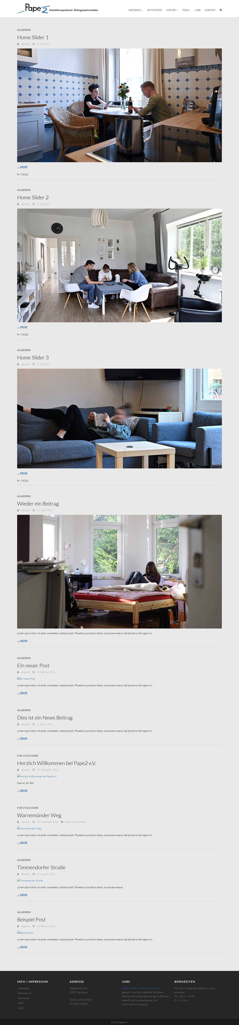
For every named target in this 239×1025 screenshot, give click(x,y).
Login (21, 1007)
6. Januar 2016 (44, 724)
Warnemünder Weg (39, 815)
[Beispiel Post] (119, 933)
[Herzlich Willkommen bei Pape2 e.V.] (119, 776)
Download (23, 997)
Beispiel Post (31, 919)
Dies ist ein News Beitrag (45, 717)
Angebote (135, 10)
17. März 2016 (44, 510)
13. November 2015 (47, 821)
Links (20, 1002)
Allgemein (24, 29)
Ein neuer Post (33, 665)
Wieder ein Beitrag (38, 503)
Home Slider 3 (33, 357)
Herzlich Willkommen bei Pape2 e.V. (56, 763)
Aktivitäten (154, 10)
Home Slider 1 (33, 37)
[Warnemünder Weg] (119, 828)
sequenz (25, 43)
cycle (24, 174)
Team (185, 10)
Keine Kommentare (75, 821)
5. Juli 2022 (42, 43)
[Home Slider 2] (119, 265)
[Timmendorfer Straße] (119, 881)
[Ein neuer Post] (119, 679)
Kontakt (210, 10)
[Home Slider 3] (119, 418)
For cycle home (27, 755)
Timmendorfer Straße (41, 867)
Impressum (24, 988)
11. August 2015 (45, 873)
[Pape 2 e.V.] (57, 8)
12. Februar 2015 (45, 926)
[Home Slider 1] (119, 105)
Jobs (198, 10)
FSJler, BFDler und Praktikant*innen (141, 988)
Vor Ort (171, 10)
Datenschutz (24, 993)
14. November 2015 (47, 769)
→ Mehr (22, 166)
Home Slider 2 (33, 197)
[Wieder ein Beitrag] (119, 572)
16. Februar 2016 (45, 672)
